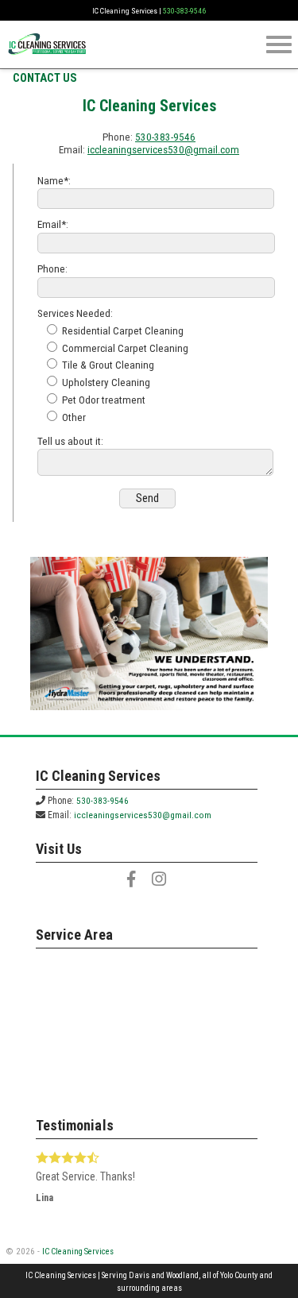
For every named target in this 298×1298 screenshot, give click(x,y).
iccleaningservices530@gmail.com (163, 150)
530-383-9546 (184, 10)
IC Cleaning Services (78, 1251)
